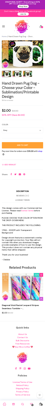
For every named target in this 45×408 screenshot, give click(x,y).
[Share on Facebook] (11, 174)
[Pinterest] (20, 368)
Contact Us (22, 337)
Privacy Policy (22, 391)
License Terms (22, 200)
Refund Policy (22, 385)
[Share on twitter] (15, 174)
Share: (5, 174)
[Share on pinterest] (24, 174)
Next (40, 296)
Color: (5, 124)
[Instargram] (24, 368)
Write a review (7, 100)
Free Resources (23, 343)
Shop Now (23, 6)
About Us (22, 334)
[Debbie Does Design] (21, 26)
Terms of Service (22, 394)
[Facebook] (16, 368)
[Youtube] (29, 368)
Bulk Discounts (22, 340)
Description (22, 191)
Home (4, 36)
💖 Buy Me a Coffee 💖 (22, 347)
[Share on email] (19, 174)
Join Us (23, 14)
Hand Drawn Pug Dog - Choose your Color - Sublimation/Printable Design (20, 90)
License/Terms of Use (22, 382)
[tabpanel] (22, 54)
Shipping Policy (22, 388)
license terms (27, 210)
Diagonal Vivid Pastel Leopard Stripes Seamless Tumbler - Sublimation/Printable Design (20, 307)
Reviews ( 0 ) (22, 195)
